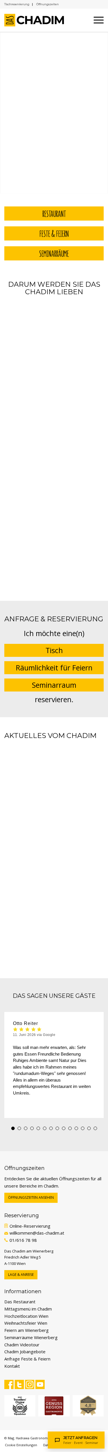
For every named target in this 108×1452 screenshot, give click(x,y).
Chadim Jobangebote (25, 1351)
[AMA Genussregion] (53, 1405)
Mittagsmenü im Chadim (28, 1309)
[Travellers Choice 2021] (19, 1405)
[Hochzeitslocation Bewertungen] (88, 1405)
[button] (13, 1128)
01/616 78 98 (23, 1240)
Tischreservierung (16, 4)
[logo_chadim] (34, 20)
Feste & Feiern (54, 233)
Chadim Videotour (21, 1344)
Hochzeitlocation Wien (26, 1316)
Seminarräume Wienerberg (31, 1337)
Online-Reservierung (30, 1226)
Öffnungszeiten (47, 4)
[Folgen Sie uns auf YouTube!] (40, 1384)
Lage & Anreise (21, 1274)
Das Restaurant (19, 1301)
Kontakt (12, 1366)
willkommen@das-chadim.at (37, 1233)
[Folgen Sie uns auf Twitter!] (19, 1384)
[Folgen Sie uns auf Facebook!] (9, 1384)
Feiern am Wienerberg (26, 1330)
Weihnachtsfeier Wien (25, 1323)
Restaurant (54, 213)
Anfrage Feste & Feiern (27, 1359)
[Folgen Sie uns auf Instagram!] (29, 1384)
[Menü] (96, 20)
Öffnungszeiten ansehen (31, 1197)
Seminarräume (54, 253)
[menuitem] (96, 20)
